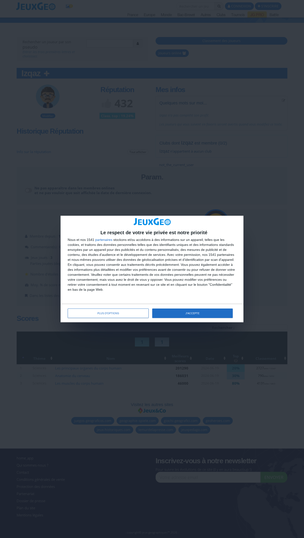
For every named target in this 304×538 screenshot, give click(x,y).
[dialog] (152, 269)
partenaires (103, 239)
